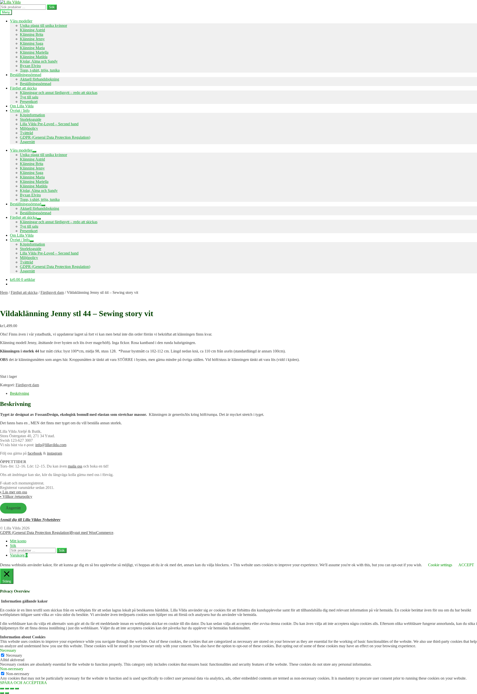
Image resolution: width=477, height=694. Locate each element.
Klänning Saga (31, 43)
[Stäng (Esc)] (17, 688)
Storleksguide (30, 119)
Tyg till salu (29, 97)
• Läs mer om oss (13, 492)
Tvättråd (26, 133)
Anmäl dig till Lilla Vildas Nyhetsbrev (30, 520)
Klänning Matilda (33, 57)
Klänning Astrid (32, 30)
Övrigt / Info (20, 110)
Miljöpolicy (29, 128)
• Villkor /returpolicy (16, 496)
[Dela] (12, 688)
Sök (52, 7)
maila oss (75, 466)
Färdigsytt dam (52, 292)
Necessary (14, 655)
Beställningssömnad (25, 75)
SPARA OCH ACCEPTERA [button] (23, 683)
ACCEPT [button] (466, 565)
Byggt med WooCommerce (91, 532)
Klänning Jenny (32, 39)
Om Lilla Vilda (22, 106)
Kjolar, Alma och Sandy (39, 61)
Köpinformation (32, 115)
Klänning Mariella (34, 52)
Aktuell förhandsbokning (39, 79)
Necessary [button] (8, 650)
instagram (54, 453)
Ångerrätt (27, 142)
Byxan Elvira (30, 66)
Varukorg (19, 555)
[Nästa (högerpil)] (7, 693)
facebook (35, 453)
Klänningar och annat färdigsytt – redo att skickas (58, 92)
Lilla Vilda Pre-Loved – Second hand (49, 124)
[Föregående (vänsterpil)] (2, 693)
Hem (4, 292)
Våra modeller (21, 21)
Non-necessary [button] (11, 669)
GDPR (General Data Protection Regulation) (55, 137)
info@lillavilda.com (50, 445)
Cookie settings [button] (440, 565)
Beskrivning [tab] (19, 393)
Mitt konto (18, 541)
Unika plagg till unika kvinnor (43, 25)
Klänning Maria (32, 48)
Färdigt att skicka (23, 88)
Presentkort (29, 101)
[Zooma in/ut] (2, 688)
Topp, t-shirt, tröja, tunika (40, 70)
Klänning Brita (31, 34)
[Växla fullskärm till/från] (7, 688)
